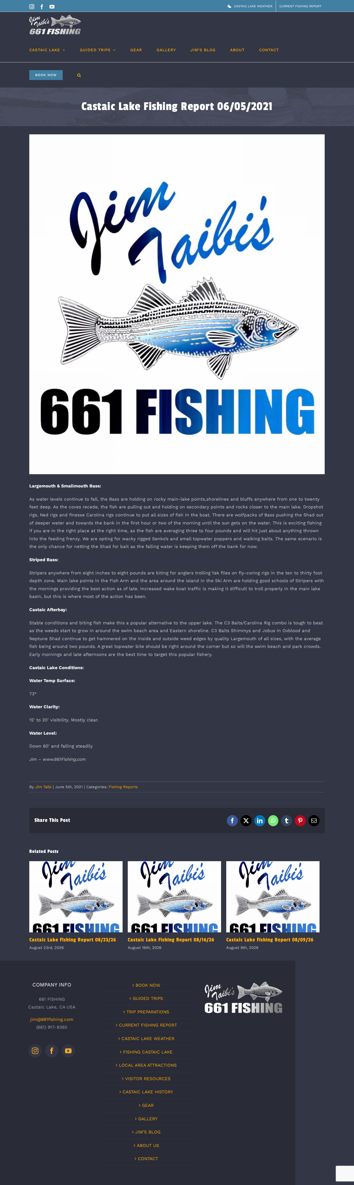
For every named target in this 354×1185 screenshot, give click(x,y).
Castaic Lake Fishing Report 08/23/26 (77, 898)
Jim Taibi (43, 787)
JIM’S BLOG (147, 1133)
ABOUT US (148, 1146)
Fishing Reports (123, 787)
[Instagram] (35, 1052)
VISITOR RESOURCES (148, 1079)
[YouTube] (68, 1052)
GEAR (148, 1106)
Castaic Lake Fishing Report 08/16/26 (177, 898)
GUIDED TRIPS (148, 999)
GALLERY (148, 1120)
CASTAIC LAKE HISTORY (148, 1093)
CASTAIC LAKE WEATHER (148, 1039)
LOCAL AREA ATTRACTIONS (148, 1066)
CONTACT (148, 1159)
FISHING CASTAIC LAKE (148, 1053)
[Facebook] (51, 1052)
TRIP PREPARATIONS (147, 1013)
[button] (79, 74)
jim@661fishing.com (51, 1020)
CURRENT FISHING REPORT (148, 1026)
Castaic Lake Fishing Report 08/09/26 (277, 898)
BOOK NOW (148, 986)
